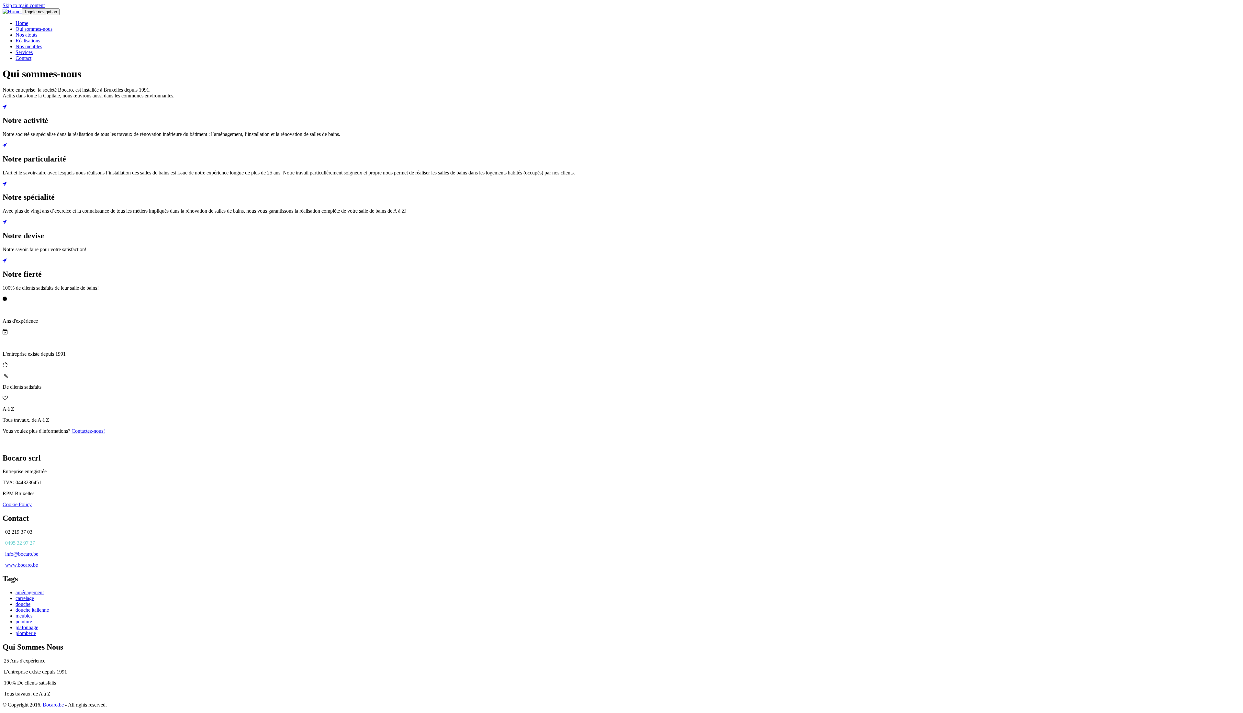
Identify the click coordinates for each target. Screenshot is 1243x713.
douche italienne (32, 610)
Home (22, 23)
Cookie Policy (17, 504)
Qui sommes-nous (34, 29)
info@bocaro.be (21, 554)
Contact (23, 58)
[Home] (12, 11)
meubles (24, 615)
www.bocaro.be (21, 565)
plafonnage (27, 627)
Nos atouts (26, 35)
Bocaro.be (53, 704)
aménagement (30, 592)
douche (23, 604)
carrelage (25, 598)
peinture (24, 621)
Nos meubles (29, 46)
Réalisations (28, 40)
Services (24, 52)
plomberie (26, 633)
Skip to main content (24, 5)
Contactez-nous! (88, 431)
